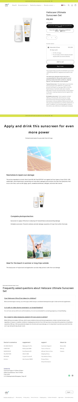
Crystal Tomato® (27, 356)
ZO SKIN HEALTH (8, 346)
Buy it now (60, 66)
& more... (6, 359)
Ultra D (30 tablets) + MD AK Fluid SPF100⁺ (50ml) (60, 26)
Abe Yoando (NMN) (28, 359)
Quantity (48, 34)
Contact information (52, 397)
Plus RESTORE (7, 354)
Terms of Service (45, 348)
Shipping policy (43, 397)
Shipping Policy (45, 354)
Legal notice (60, 397)
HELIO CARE (26, 354)
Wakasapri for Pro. (27, 346)
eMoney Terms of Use (46, 351)
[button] (23, 5)
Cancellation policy (69, 397)
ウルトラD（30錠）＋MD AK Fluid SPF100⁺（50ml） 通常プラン (60, 30)
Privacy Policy (44, 359)
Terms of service (34, 397)
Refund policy (19, 397)
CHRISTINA (7, 348)
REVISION (6, 356)
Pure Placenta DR (27, 351)
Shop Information (46, 361)
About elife (63, 346)
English (68, 392)
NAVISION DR (7, 351)
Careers (62, 351)
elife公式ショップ (10, 397)
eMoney (62, 348)
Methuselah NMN (27, 348)
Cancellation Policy (46, 356)
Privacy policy (26, 397)
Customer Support (46, 346)
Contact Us (7, 368)
